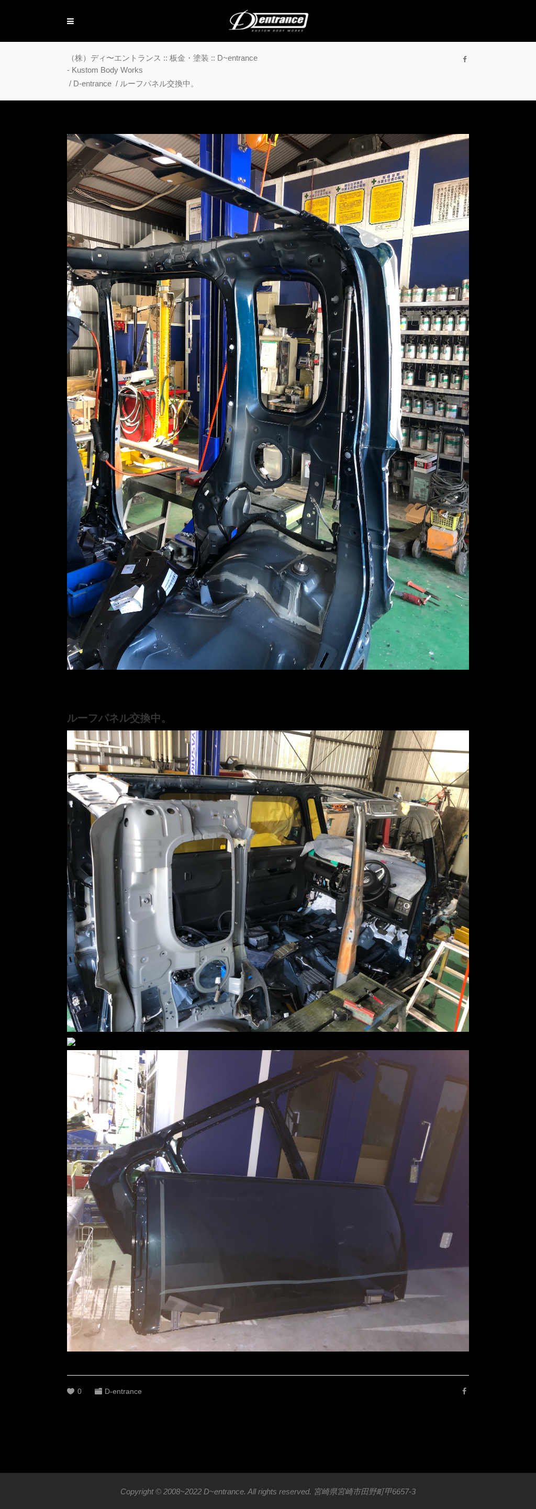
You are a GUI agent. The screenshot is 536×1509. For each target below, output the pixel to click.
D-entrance (92, 83)
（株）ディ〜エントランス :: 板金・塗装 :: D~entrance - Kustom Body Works (162, 63)
